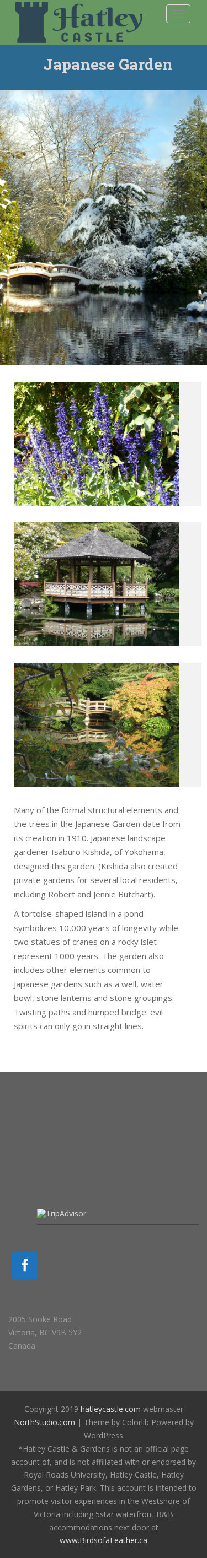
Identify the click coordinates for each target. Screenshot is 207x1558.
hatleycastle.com (111, 1409)
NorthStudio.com (44, 1422)
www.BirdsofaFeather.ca (103, 1540)
